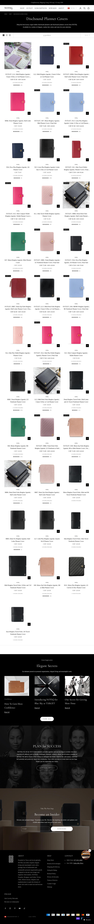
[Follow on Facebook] (5, 908)
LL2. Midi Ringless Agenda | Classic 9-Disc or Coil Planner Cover (47, 75)
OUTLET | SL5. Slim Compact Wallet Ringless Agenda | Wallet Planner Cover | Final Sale (17, 215)
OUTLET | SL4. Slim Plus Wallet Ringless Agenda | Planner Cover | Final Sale (47, 354)
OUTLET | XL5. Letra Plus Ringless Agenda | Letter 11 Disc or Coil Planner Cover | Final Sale (76, 122)
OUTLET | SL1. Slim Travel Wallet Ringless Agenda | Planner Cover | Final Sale (76, 168)
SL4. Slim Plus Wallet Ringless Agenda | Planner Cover (18, 354)
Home (5, 14)
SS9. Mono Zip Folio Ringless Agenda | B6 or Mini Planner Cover (47, 586)
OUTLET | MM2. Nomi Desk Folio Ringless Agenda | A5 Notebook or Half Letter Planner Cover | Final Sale (47, 447)
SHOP (22, 8)
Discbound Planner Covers (20, 14)
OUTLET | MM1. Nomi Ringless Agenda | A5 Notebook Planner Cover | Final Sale (47, 261)
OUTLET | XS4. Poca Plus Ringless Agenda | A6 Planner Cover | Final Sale (76, 261)
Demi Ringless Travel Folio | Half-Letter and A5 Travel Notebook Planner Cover (76, 401)
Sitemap (49, 887)
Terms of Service (52, 880)
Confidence (8, 699)
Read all (6, 712)
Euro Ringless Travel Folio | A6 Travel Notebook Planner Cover (18, 633)
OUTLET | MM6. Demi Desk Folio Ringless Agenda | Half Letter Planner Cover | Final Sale (76, 215)
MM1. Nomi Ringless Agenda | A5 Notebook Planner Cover (17, 401)
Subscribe (61, 829)
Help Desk (50, 860)
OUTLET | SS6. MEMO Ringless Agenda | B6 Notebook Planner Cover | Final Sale (76, 308)
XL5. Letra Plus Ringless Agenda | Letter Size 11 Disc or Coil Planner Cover (47, 168)
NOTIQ (17, 71)
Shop (10, 14)
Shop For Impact (47, 768)
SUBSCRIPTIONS (41, 8)
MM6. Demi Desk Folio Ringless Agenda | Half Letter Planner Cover (18, 494)
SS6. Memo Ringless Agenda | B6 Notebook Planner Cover (18, 447)
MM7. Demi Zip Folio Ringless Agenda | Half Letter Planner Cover (47, 494)
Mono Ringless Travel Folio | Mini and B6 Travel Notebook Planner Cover (76, 494)
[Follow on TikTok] (24, 908)
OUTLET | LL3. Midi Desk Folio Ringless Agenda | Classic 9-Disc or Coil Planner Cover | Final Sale (47, 308)
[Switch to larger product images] (3, 35)
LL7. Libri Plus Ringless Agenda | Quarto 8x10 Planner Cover (47, 540)
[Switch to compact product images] (10, 35)
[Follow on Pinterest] (15, 908)
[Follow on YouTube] (20, 908)
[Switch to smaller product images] (7, 35)
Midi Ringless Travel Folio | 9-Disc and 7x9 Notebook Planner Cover (17, 586)
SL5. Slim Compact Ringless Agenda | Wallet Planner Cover (76, 354)
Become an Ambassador (11, 902)
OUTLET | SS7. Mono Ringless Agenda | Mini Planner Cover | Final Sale (47, 122)
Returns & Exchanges (53, 863)
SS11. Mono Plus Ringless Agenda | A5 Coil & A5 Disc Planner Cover (76, 586)
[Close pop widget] (89, 850)
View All (47, 719)
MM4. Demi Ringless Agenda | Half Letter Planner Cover (18, 122)
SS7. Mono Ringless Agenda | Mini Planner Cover (18, 261)
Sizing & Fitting (52, 870)
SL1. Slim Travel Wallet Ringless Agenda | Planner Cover (47, 215)
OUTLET (29, 8)
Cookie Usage (51, 883)
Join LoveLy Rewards (11, 898)
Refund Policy (51, 873)
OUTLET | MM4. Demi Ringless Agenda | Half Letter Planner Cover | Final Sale (76, 75)
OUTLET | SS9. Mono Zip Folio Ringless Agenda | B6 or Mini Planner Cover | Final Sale (76, 447)
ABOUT (61, 8)
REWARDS (53, 8)
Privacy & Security (53, 877)
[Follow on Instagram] (10, 908)
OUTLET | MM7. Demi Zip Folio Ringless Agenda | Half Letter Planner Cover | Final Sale (18, 308)
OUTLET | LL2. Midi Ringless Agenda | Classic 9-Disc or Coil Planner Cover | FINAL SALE (17, 76)
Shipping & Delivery (53, 867)
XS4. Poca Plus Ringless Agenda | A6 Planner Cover (17, 168)
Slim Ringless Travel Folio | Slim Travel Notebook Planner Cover (76, 540)
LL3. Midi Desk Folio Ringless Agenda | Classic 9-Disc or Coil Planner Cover (47, 401)
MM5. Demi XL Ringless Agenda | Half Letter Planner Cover (18, 540)
